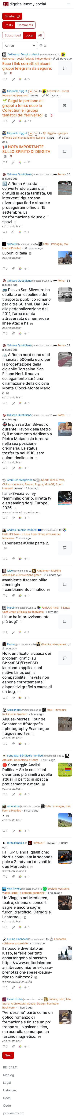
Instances (10, 1090)
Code (7, 1105)
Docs (6, 1098)
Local (29, 35)
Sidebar (10, 16)
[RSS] (45, 46)
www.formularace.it (14, 871)
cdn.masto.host (11, 226)
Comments (25, 25)
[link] (13, 79)
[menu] (68, 4)
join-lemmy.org (13, 1113)
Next (8, 1055)
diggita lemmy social (27, 4)
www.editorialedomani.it (17, 981)
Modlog (8, 1075)
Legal (7, 1082)
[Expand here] (65, 188)
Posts (9, 25)
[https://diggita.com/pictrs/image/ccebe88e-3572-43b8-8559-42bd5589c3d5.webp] (65, 106)
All (40, 35)
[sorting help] (41, 46)
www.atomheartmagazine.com (21, 512)
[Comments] (65, 68)
